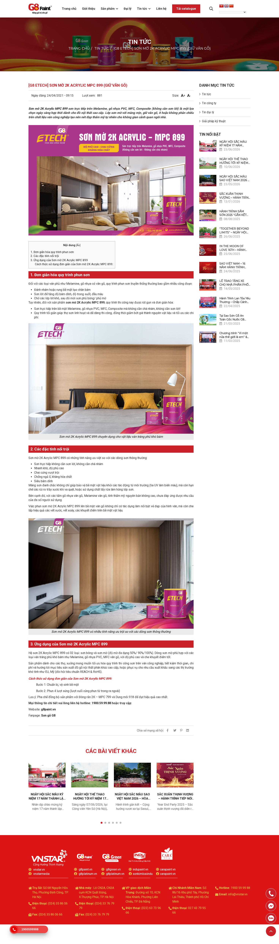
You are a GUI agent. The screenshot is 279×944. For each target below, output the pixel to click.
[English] (226, 6)
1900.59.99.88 (101, 703)
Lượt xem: (88, 95)
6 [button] (120, 823)
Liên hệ (161, 8)
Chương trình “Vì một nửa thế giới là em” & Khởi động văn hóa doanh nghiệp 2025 (233, 335)
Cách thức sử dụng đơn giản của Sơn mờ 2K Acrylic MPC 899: (74, 264)
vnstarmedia (41, 874)
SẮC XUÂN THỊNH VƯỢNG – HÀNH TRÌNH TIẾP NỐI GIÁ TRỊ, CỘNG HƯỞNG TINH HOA (175, 797)
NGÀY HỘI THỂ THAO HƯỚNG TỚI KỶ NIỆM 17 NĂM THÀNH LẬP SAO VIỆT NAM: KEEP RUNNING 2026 (89, 797)
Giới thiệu (88, 8)
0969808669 (271, 918)
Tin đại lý (208, 112)
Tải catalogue (186, 8)
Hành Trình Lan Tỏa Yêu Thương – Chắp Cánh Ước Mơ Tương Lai (234, 300)
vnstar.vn (39, 869)
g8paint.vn (48, 709)
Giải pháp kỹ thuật (213, 121)
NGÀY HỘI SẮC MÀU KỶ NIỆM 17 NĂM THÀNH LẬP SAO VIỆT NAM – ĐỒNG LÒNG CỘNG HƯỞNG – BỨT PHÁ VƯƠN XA (47, 797)
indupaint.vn (140, 869)
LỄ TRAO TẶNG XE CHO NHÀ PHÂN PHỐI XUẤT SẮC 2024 (234, 283)
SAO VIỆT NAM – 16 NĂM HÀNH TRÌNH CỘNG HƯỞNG (232, 265)
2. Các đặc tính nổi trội (45, 256)
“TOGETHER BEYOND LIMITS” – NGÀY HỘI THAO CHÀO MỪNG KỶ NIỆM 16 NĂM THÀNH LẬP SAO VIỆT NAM (234, 230)
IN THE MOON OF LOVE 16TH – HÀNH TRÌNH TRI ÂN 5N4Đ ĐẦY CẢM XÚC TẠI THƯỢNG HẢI (232, 248)
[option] (47, 789)
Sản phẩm (108, 8)
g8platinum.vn (88, 874)
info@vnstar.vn (237, 894)
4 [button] (113, 823)
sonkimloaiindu (143, 874)
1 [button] (101, 823)
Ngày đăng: (38, 95)
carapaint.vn (168, 869)
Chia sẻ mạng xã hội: (150, 730)
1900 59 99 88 (240, 888)
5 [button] (117, 823)
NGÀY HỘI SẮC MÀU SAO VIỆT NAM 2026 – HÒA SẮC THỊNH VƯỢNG (132, 797)
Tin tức (142, 8)
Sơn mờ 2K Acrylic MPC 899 (47, 108)
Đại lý (127, 8)
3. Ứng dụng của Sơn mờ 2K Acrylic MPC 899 (59, 260)
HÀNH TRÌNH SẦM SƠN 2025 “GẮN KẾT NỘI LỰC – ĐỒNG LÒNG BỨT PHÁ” (233, 213)
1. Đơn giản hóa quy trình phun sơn (52, 252)
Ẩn (78, 245)
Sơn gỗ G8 (48, 715)
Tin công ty (209, 103)
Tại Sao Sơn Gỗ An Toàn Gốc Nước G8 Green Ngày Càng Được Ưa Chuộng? (231, 317)
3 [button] (109, 823)
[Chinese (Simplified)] (231, 6)
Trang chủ (69, 8)
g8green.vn (113, 869)
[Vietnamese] (221, 6)
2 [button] (105, 823)
